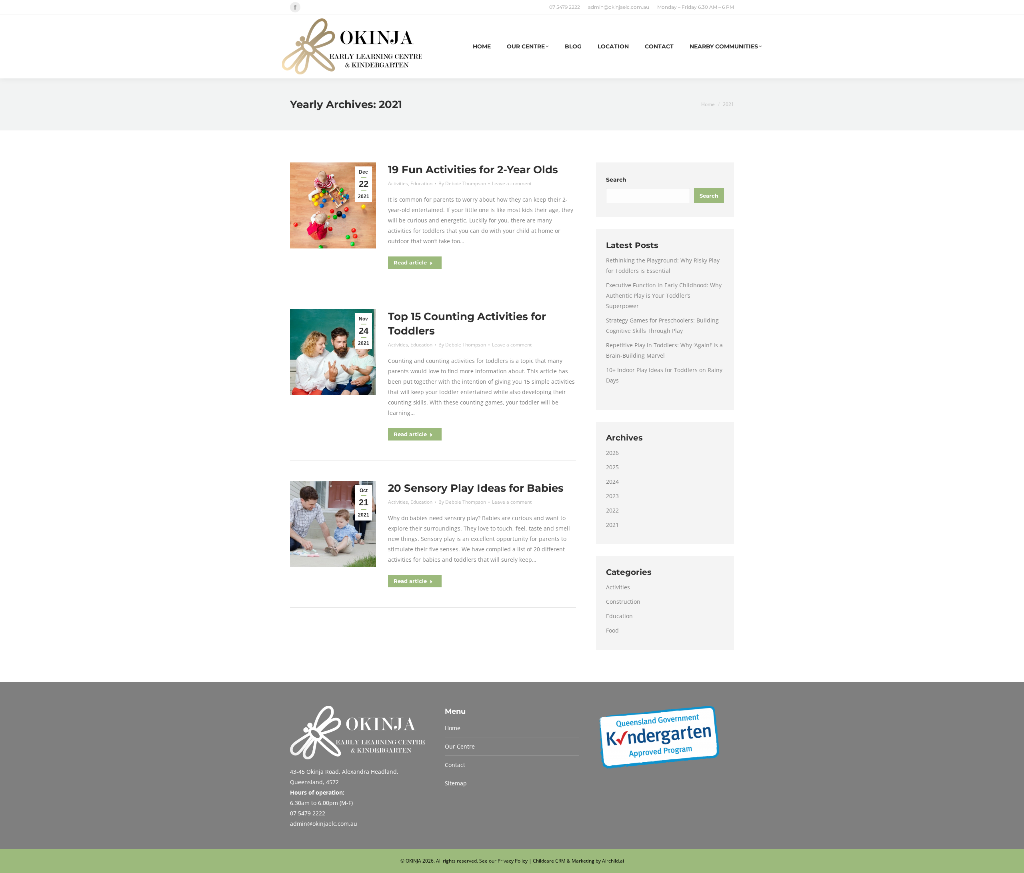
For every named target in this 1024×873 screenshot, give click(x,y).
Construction (623, 601)
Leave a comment (512, 183)
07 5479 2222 (564, 7)
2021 (612, 525)
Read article (410, 262)
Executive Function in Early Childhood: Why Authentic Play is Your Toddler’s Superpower (664, 295)
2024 (612, 481)
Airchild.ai (613, 860)
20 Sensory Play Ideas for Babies (476, 488)
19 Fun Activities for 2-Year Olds (473, 169)
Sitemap (456, 783)
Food (612, 630)
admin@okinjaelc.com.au (618, 7)
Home (452, 728)
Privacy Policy (513, 860)
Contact (455, 765)
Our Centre (460, 746)
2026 (612, 453)
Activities (398, 183)
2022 (612, 510)
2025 (612, 467)
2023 (612, 496)
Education (421, 183)
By (462, 183)
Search (616, 179)
